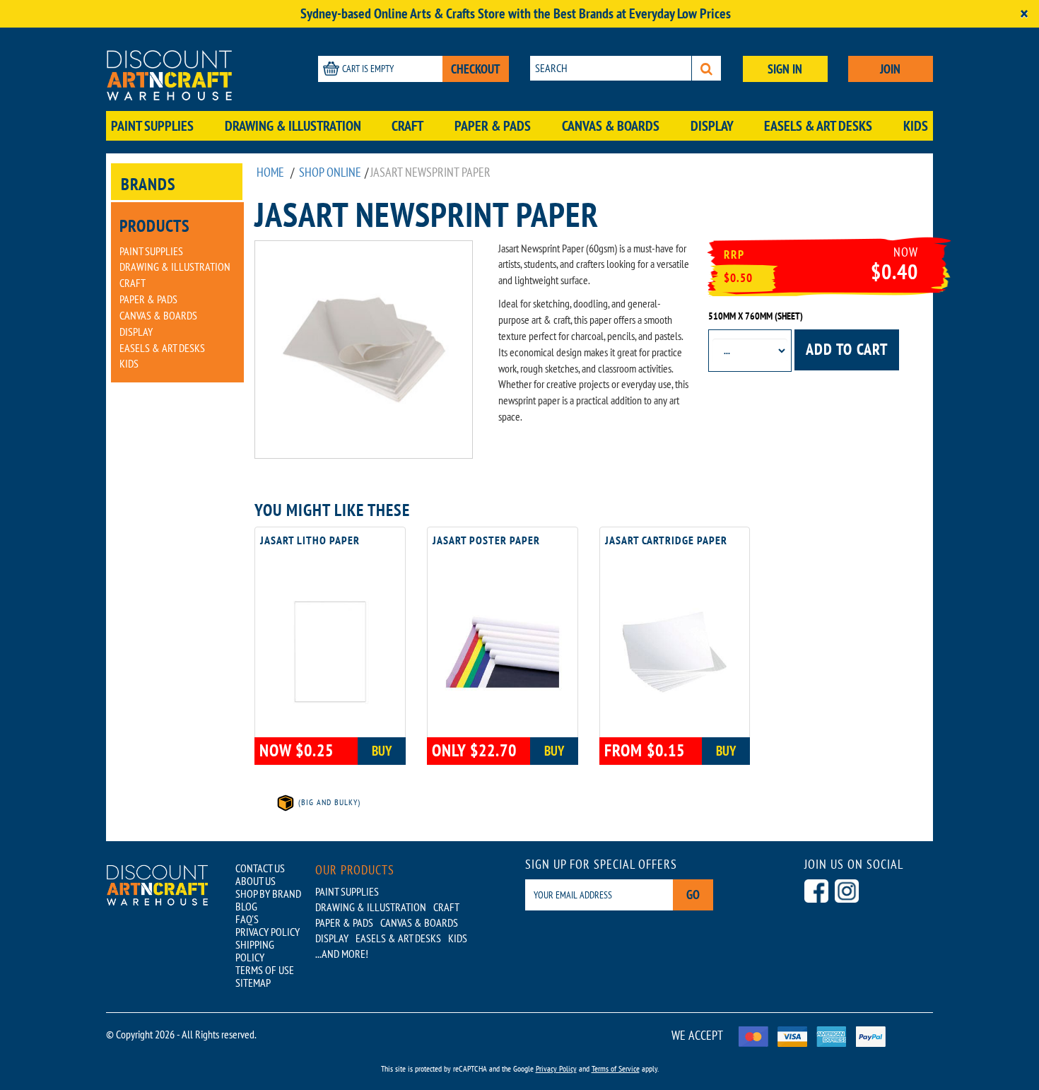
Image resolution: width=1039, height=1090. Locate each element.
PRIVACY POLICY (267, 932)
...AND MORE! (341, 954)
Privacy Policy (556, 1068)
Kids (915, 126)
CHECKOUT (475, 69)
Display (712, 126)
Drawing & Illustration (293, 126)
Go (693, 894)
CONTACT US (260, 868)
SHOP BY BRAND (268, 893)
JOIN (890, 69)
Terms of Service (616, 1068)
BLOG (246, 906)
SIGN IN (785, 69)
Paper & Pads (492, 126)
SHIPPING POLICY (254, 950)
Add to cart (847, 349)
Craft (407, 126)
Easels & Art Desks (818, 126)
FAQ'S (247, 919)
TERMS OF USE (264, 970)
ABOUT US (255, 881)
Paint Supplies (152, 126)
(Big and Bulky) (327, 802)
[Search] (706, 68)
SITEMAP (253, 982)
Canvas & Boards (610, 126)
